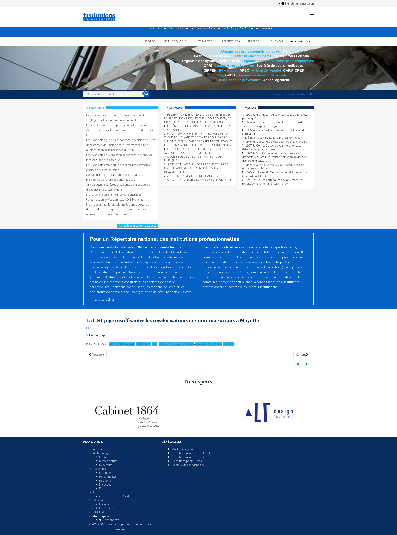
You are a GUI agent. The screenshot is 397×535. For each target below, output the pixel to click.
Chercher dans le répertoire (116, 496)
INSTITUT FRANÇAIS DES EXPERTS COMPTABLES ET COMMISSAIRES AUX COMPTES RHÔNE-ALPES (198, 143)
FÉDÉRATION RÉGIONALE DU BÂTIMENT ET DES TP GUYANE (197, 128)
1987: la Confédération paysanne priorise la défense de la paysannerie (271, 147)
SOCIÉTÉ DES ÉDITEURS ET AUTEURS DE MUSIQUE (192, 158)
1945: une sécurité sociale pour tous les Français (276, 142)
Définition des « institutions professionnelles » (273, 138)
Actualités (203, 41)
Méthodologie (175, 41)
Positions (105, 481)
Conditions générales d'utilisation (192, 453)
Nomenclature (108, 461)
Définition (105, 457)
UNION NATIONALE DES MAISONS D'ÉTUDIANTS (199, 180)
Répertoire (229, 41)
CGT (89, 328)
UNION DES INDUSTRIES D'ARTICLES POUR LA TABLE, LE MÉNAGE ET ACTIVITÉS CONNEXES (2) (196, 135)
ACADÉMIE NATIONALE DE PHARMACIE (193, 176)
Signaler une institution (299, 3)
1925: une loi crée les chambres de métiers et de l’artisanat (273, 132)
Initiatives (105, 485)
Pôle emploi (143, 344)
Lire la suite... (105, 299)
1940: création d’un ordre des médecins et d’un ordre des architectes (273, 166)
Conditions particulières (186, 461)
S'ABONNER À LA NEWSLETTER (292, 93)
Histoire (104, 504)
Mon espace (299, 41)
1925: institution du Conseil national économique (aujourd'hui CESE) (274, 174)
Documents (106, 508)
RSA (154, 344)
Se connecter (110, 520)
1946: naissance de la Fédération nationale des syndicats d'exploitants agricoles (273, 124)
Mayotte (228, 344)
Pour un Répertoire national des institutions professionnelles (164, 239)
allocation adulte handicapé (176, 344)
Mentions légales (182, 449)
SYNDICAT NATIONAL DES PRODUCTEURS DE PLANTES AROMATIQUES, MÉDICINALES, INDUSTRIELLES (196, 168)
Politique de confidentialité (188, 465)
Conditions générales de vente (190, 457)
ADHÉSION (275, 41)
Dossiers (104, 489)
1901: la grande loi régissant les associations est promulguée (274, 116)
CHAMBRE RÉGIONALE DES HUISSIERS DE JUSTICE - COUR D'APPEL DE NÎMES (193, 151)
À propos (148, 41)
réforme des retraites (122, 344)
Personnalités (108, 477)
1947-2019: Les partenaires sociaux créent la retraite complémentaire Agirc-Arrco (272, 182)
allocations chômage (208, 344)
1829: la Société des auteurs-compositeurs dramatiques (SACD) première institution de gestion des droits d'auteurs (274, 157)
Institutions (106, 473)
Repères (253, 41)
